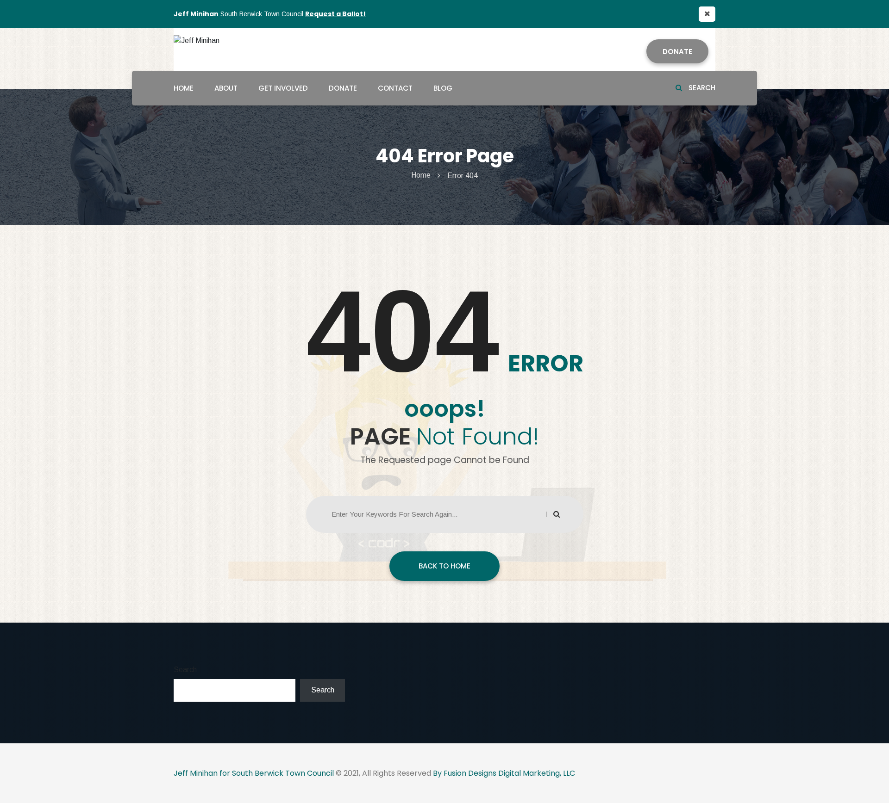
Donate (677, 51)
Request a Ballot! (335, 14)
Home (184, 88)
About (226, 88)
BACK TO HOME (444, 566)
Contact (395, 88)
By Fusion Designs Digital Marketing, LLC (504, 773)
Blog (442, 88)
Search (701, 88)
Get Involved (283, 88)
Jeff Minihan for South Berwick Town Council (254, 773)
